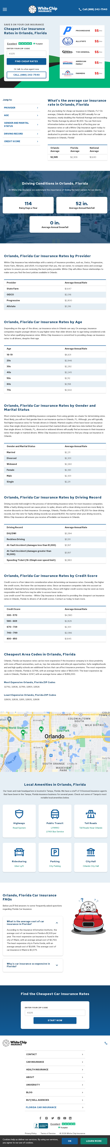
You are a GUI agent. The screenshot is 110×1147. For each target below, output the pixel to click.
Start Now (55, 1020)
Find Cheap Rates (26, 61)
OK (70, 1141)
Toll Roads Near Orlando (90, 827)
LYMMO (55, 827)
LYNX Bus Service (55, 831)
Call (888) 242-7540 (26, 74)
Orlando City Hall (91, 866)
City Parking (55, 866)
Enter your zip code (18, 48)
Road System (19, 827)
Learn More (94, 1141)
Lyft (22, 866)
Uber (16, 866)
